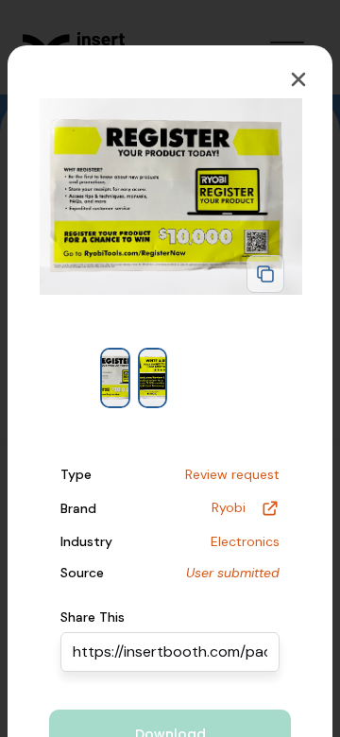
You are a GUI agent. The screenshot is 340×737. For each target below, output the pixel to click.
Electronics (245, 541)
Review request (232, 474)
